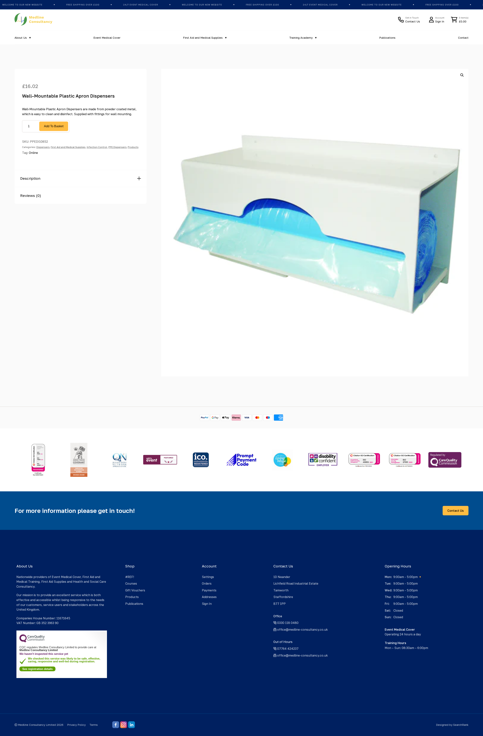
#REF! (129, 577)
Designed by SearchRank (452, 724)
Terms (93, 724)
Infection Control (97, 147)
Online (33, 153)
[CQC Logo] (32, 641)
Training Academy (301, 37)
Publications (387, 37)
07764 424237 (287, 648)
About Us (21, 37)
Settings (208, 577)
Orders (207, 583)
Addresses (209, 597)
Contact (463, 37)
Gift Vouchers (135, 590)
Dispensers (43, 147)
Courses (131, 583)
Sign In (207, 604)
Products (133, 147)
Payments (209, 590)
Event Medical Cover (106, 37)
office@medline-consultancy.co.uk (302, 629)
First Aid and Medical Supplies (203, 37)
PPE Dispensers (117, 147)
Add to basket (53, 126)
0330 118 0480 (287, 623)
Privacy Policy (76, 724)
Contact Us (455, 511)
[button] (462, 75)
